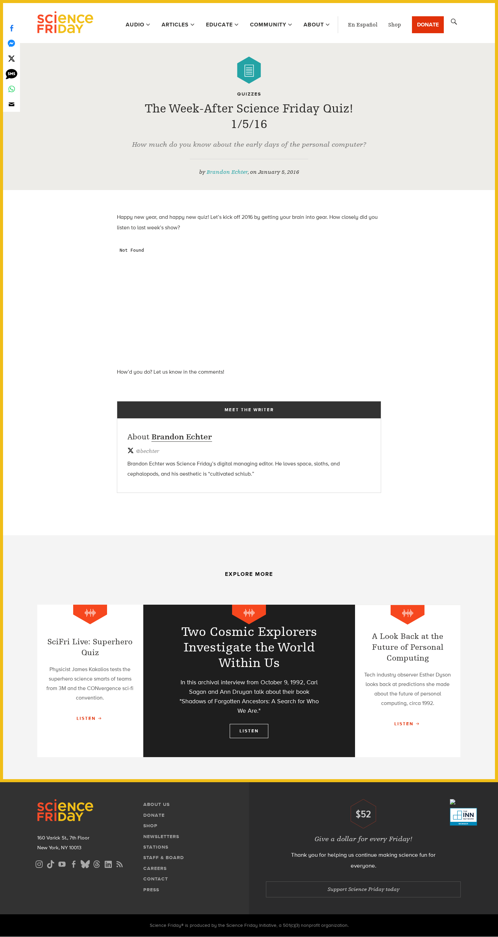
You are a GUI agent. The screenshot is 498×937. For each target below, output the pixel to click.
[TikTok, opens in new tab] (50, 863)
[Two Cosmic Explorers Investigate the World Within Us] (249, 681)
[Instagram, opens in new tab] (39, 863)
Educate (219, 24)
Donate (428, 24)
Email (11, 104)
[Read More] (90, 681)
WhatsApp (11, 89)
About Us (156, 804)
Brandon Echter (227, 172)
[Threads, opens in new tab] (96, 863)
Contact (155, 879)
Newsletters (161, 836)
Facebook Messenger (11, 43)
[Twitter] (11, 58)
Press (151, 890)
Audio (135, 24)
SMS (11, 73)
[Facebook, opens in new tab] (73, 863)
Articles (175, 24)
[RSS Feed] (120, 863)
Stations (155, 847)
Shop (394, 25)
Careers (155, 868)
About (314, 24)
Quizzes (249, 94)
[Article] (249, 70)
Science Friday (65, 23)
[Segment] (90, 614)
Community (268, 24)
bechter (147, 451)
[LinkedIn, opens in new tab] (108, 863)
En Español (362, 25)
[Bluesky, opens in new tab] (85, 863)
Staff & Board (163, 857)
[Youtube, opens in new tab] (62, 863)
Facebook (11, 28)
